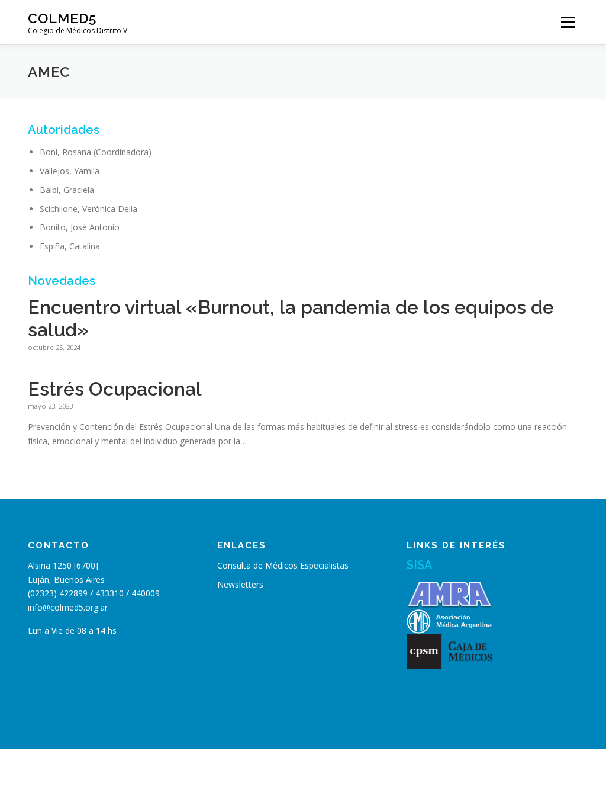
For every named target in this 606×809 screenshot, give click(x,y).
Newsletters (240, 584)
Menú (567, 22)
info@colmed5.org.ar (68, 607)
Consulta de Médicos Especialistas (283, 565)
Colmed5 (62, 18)
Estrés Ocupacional (115, 389)
